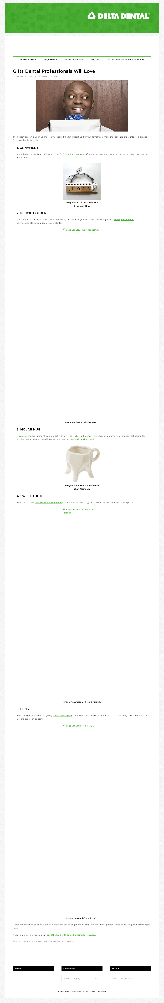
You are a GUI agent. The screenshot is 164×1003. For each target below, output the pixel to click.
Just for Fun (68, 941)
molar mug (27, 436)
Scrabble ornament (74, 154)
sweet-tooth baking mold (48, 502)
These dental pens (62, 715)
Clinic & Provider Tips (40, 941)
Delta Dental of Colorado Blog (82, 46)
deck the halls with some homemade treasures (71, 935)
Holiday (57, 941)
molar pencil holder (124, 219)
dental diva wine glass (81, 439)
